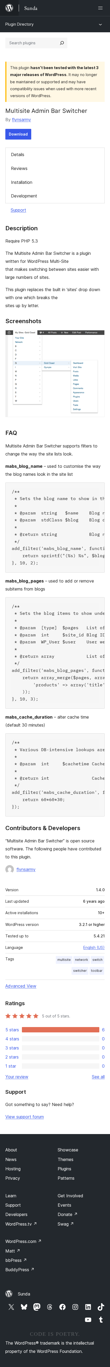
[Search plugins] (62, 43)
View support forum (24, 1116)
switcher (80, 971)
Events (64, 1205)
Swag (66, 1224)
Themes (65, 1159)
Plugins (64, 1168)
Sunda (24, 1294)
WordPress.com (23, 1241)
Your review (16, 1076)
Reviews (19, 168)
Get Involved (70, 1195)
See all (98, 1076)
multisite (64, 960)
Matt (12, 1251)
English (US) (94, 947)
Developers (16, 1214)
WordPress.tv (21, 1224)
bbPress (16, 1260)
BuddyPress (19, 1269)
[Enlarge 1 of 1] (97, 337)
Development (24, 196)
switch (97, 960)
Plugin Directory (19, 24)
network (81, 960)
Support (18, 210)
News (11, 1159)
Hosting (13, 1168)
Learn (10, 1195)
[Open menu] (101, 8)
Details (17, 154)
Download (18, 134)
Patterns (66, 1178)
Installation (21, 182)
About (11, 1149)
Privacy (12, 1178)
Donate (68, 1214)
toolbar (97, 971)
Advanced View (20, 986)
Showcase (68, 1149)
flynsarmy (21, 119)
